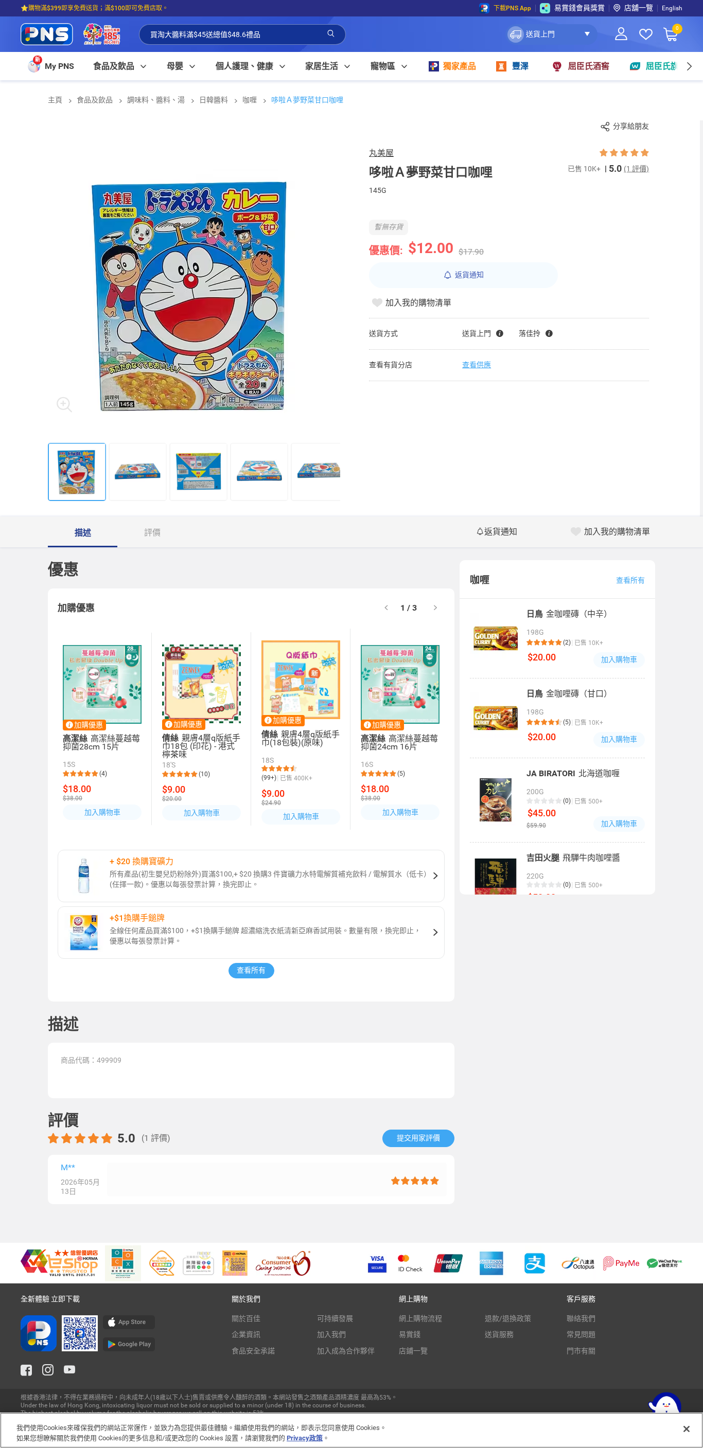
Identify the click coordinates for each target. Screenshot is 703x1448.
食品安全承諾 (253, 1351)
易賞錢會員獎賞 (579, 8)
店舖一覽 (638, 8)
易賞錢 (409, 1334)
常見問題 (581, 1334)
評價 (152, 533)
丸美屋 (381, 153)
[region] (351, 1430)
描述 (83, 533)
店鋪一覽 (413, 1351)
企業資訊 (246, 1334)
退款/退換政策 (508, 1318)
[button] (551, 34)
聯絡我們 (581, 1318)
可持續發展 (335, 1318)
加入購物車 (102, 812)
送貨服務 (499, 1334)
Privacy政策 (305, 1437)
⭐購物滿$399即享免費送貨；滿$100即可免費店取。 (94, 8)
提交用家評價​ (418, 1138)
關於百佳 (246, 1318)
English (672, 8)
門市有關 (581, 1351)
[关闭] (686, 1429)
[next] (689, 66)
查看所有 (251, 970)
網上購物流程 (420, 1318)
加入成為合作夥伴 (346, 1351)
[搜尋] (331, 34)
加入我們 (331, 1334)
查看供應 (476, 365)
